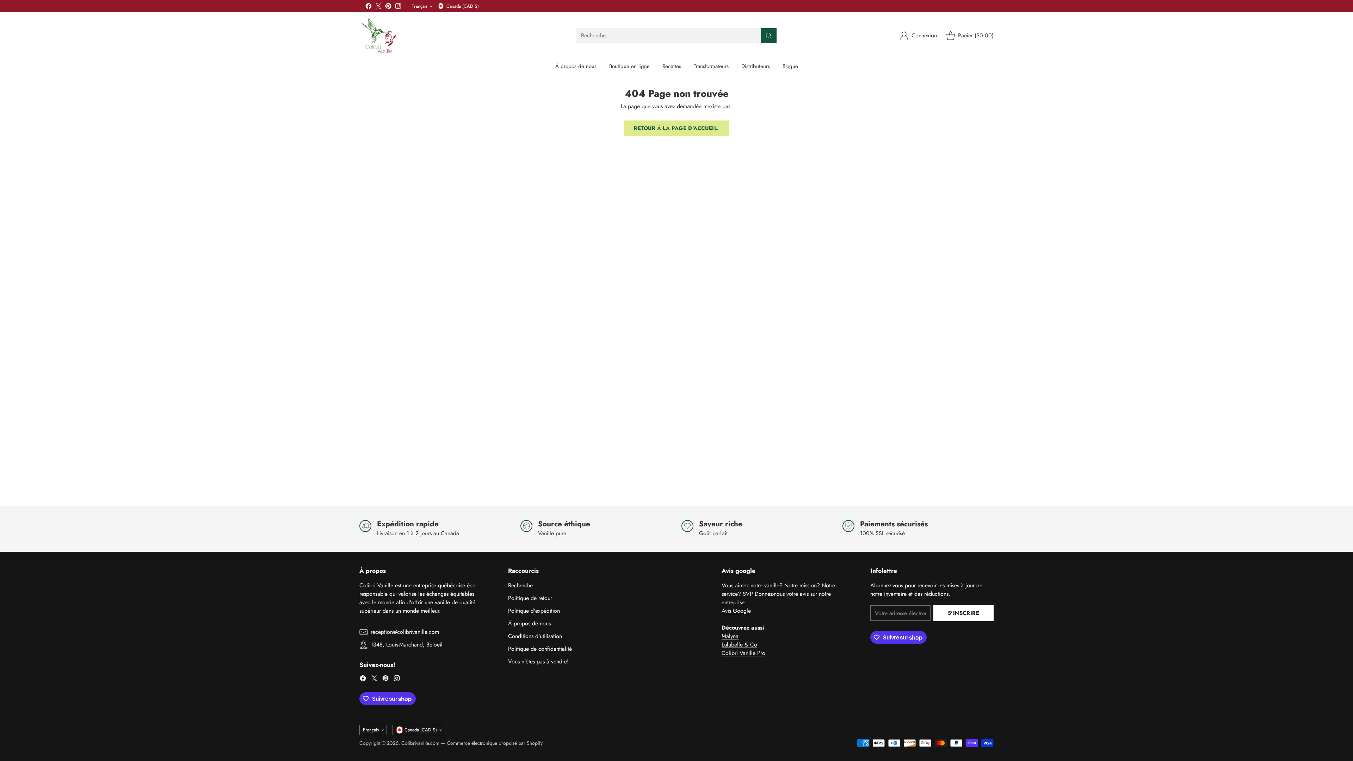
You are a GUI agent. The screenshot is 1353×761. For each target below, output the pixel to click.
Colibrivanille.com (420, 743)
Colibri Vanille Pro (743, 653)
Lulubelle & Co (739, 645)
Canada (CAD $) (462, 6)
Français (419, 6)
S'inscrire (964, 613)
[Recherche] (769, 35)
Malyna (730, 636)
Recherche (520, 585)
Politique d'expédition (534, 611)
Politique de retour (530, 598)
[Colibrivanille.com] (378, 35)
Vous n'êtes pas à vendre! (538, 661)
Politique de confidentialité (540, 649)
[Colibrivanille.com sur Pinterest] (388, 7)
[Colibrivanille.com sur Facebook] (368, 7)
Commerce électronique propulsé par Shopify (495, 743)
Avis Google (736, 611)
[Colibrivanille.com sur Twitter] (378, 7)
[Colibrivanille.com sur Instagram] (398, 7)
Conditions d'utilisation (535, 636)
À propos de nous (529, 623)
